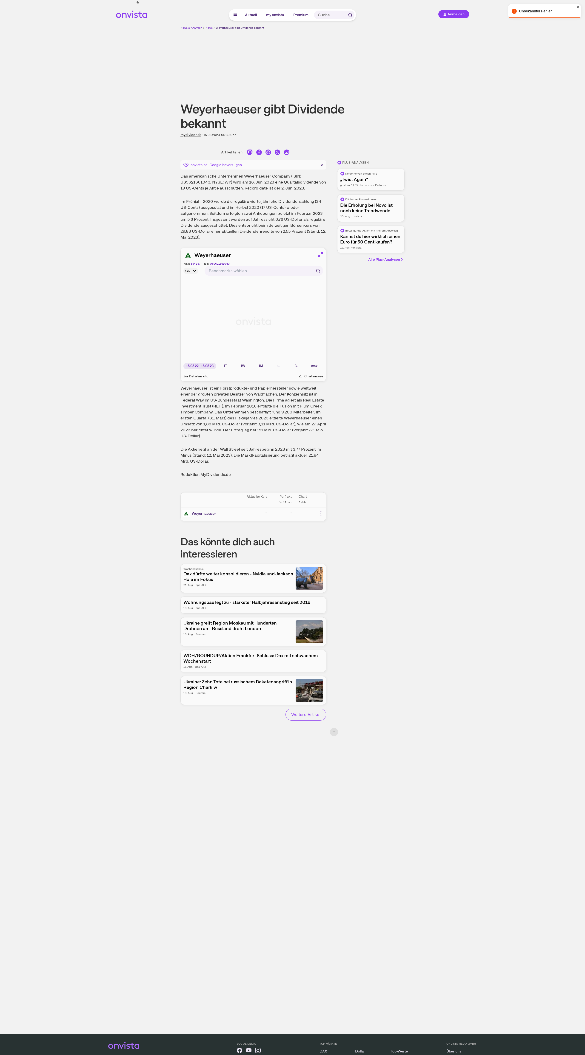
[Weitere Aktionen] (321, 513)
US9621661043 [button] (220, 264)
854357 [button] (195, 264)
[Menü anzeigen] (235, 15)
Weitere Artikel (305, 714)
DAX (323, 1051)
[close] (578, 7)
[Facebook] (259, 153)
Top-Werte (399, 1051)
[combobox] (264, 271)
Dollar (360, 1051)
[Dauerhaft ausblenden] (321, 164)
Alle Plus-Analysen (384, 259)
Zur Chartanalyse (311, 376)
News (209, 28)
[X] (277, 153)
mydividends (190, 134)
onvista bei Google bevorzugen (216, 164)
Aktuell (251, 14)
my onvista (275, 14)
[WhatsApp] (268, 153)
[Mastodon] (250, 153)
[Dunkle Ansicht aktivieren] (138, 2)
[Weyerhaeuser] (187, 513)
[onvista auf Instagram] (258, 1051)
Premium (301, 14)
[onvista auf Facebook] (239, 1051)
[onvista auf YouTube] (248, 1051)
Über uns (453, 1051)
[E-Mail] (286, 153)
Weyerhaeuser (212, 255)
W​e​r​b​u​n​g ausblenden (332, 62)
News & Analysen (191, 28)
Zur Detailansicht (195, 376)
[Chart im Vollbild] (320, 254)
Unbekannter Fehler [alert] (535, 11)
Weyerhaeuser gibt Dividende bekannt (240, 28)
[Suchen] (350, 15)
